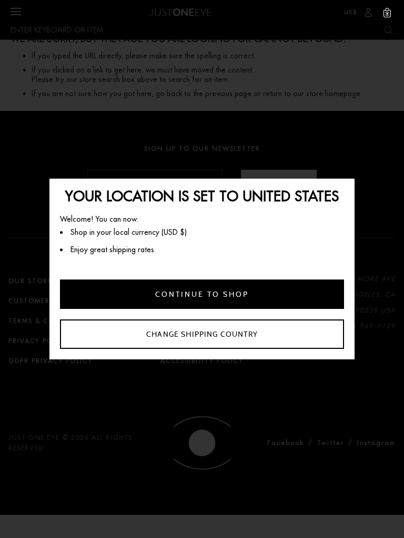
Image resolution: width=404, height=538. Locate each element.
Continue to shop (202, 294)
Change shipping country (202, 334)
